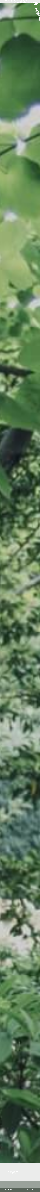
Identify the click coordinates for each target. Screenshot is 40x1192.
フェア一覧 (30, 1189)
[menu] (36, 3)
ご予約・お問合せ (10, 1189)
